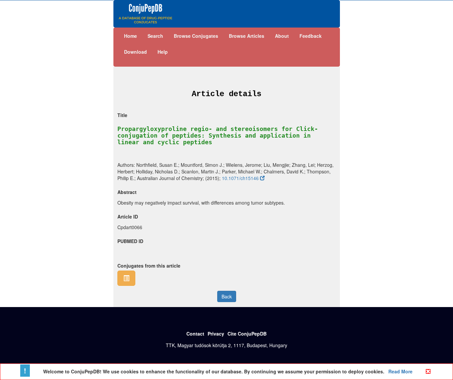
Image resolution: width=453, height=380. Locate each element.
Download (135, 51)
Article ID (127, 216)
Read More (400, 371)
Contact (195, 333)
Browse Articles (246, 35)
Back (227, 296)
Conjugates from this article (148, 265)
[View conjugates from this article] (126, 278)
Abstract (127, 192)
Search (155, 35)
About (282, 35)
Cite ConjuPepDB (247, 333)
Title (122, 115)
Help (163, 51)
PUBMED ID (130, 241)
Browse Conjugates (196, 35)
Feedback (310, 35)
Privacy (216, 333)
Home (130, 35)
